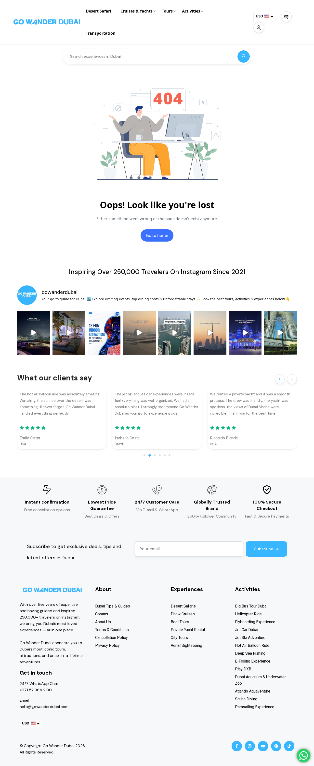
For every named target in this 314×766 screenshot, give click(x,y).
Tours (167, 11)
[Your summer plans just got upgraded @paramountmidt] (68, 333)
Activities (191, 11)
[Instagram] (250, 746)
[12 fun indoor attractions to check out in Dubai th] (104, 333)
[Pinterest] (276, 746)
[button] (286, 16)
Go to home (157, 235)
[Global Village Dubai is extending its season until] (245, 333)
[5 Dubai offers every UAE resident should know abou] (280, 333)
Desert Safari (98, 11)
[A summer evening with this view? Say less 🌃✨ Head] (33, 333)
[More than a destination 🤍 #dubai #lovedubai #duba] (210, 333)
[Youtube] (263, 746)
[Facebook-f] (237, 746)
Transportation (101, 33)
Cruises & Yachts (136, 11)
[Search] (243, 56)
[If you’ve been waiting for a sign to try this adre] (174, 333)
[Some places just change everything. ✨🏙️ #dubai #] (139, 333)
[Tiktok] (289, 746)
